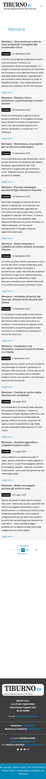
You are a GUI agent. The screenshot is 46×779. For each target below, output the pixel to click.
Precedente (23, 546)
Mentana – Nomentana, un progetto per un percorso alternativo (22, 145)
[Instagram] (28, 749)
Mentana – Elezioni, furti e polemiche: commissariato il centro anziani (22, 100)
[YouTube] (25, 749)
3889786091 (28, 725)
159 (36, 550)
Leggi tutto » (7, 92)
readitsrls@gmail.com (26, 716)
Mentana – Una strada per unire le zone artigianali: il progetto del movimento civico (21, 44)
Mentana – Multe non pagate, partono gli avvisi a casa (18, 487)
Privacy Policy (8, 771)
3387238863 (34, 729)
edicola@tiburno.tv (35, 745)
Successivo (23, 554)
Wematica (23, 774)
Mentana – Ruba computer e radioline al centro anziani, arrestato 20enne (22, 246)
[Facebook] (18, 749)
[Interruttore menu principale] (41, 6)
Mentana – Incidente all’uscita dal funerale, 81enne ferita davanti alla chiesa (21, 299)
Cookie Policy (23, 771)
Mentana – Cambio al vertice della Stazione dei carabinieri (21, 394)
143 (18, 550)
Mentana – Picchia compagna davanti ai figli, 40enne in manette (21, 189)
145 (27, 550)
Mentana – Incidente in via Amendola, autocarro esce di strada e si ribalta (22, 349)
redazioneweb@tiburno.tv (23, 741)
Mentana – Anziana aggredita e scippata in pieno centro (19, 444)
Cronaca (6, 54)
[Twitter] (21, 749)
